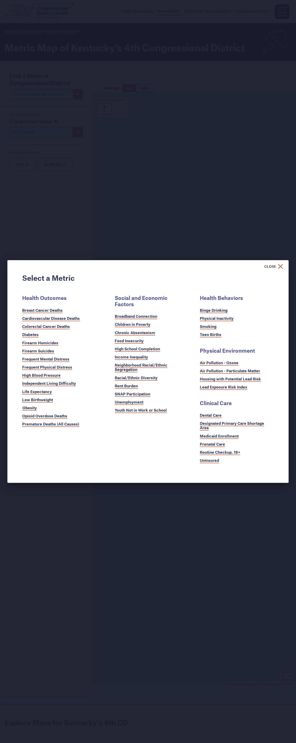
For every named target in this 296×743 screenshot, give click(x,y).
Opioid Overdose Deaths (44, 416)
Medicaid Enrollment (219, 436)
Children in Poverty (132, 324)
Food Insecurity (129, 341)
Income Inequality (131, 357)
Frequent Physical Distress (47, 367)
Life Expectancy (37, 391)
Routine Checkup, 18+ (220, 452)
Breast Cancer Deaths (42, 310)
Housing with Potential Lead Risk (230, 379)
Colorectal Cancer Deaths (46, 326)
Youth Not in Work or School (141, 410)
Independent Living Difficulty (49, 383)
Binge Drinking (214, 310)
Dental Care (211, 415)
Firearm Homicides (40, 343)
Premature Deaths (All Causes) (50, 424)
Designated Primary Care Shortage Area (232, 425)
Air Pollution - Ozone (219, 363)
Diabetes (30, 334)
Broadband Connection (136, 316)
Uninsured (209, 460)
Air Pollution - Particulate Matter (230, 371)
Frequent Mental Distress (45, 359)
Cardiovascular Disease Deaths (51, 318)
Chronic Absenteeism (135, 332)
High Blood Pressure (41, 375)
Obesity (29, 408)
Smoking (208, 326)
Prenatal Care (212, 444)
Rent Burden (126, 386)
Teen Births (210, 334)
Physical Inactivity (217, 318)
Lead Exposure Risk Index (223, 387)
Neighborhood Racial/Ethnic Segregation (141, 367)
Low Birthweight (37, 400)
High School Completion (137, 349)
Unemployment (129, 402)
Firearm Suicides (38, 351)
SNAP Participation (132, 394)
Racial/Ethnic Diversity (136, 378)
